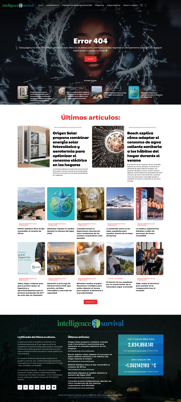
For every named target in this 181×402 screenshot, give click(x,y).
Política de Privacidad (84, 397)
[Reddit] (37, 387)
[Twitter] (42, 387)
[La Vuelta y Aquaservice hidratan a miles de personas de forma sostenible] (149, 203)
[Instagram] (25, 387)
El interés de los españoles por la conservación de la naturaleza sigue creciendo (119, 284)
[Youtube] (54, 387)
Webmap (110, 397)
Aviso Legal (72, 397)
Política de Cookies (99, 397)
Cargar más (90, 302)
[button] (142, 5)
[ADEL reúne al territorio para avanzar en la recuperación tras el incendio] (149, 258)
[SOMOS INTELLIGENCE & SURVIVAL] (18, 5)
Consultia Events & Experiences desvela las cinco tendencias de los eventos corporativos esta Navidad (89, 233)
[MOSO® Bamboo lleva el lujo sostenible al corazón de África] (97, 92)
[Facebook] (20, 387)
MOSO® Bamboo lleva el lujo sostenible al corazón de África (115, 95)
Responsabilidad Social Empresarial (38, 88)
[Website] (48, 387)
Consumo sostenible (115, 278)
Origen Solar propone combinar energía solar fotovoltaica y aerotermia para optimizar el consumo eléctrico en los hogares (40, 96)
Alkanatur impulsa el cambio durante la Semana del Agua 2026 (151, 95)
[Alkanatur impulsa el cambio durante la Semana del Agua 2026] (134, 92)
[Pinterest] (31, 387)
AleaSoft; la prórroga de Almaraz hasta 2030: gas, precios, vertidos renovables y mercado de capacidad (59, 288)
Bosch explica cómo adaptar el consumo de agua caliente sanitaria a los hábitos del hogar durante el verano (78, 95)
